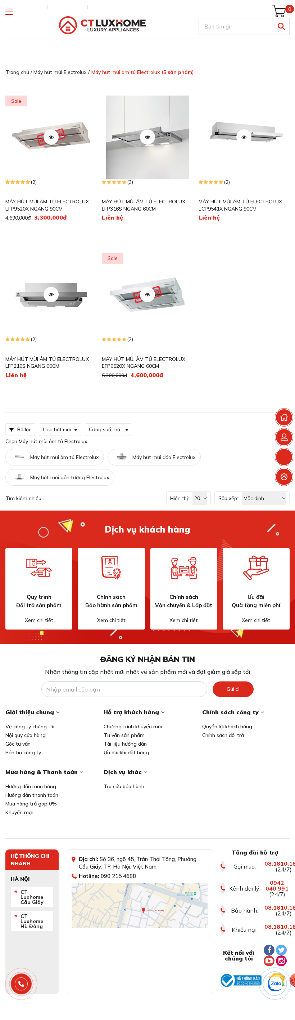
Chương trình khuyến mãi (133, 726)
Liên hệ (99, 7)
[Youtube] (269, 960)
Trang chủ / (18, 72)
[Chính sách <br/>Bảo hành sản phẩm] (111, 567)
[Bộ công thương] (241, 980)
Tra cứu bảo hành (124, 786)
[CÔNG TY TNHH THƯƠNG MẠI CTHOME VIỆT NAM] (102, 25)
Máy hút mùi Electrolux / (61, 72)
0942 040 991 (277, 885)
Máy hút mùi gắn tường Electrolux (69, 477)
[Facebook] (269, 950)
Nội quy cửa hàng (25, 735)
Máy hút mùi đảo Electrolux (164, 457)
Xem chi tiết (39, 620)
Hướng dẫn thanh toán (31, 795)
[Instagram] (281, 960)
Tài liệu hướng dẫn (125, 744)
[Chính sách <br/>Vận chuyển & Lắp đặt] (183, 567)
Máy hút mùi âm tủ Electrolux (64, 457)
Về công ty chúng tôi (29, 726)
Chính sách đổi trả (223, 735)
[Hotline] (21, 984)
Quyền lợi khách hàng (227, 726)
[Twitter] (281, 950)
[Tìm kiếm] (281, 26)
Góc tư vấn (18, 744)
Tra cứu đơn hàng (24, 7)
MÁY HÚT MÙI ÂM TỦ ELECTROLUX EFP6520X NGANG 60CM (143, 363)
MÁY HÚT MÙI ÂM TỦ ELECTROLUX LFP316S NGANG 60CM (143, 205)
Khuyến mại (19, 812)
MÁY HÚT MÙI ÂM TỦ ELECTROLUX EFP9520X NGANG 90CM (47, 205)
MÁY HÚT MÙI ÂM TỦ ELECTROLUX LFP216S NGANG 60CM (47, 363)
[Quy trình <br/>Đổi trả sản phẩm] (38, 567)
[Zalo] (275, 984)
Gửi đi (233, 689)
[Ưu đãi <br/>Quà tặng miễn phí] (256, 567)
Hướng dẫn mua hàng (30, 786)
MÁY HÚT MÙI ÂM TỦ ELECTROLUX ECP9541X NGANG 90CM (240, 205)
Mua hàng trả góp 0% (31, 803)
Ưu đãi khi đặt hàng (126, 752)
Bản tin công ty (23, 752)
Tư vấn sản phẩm (124, 735)
